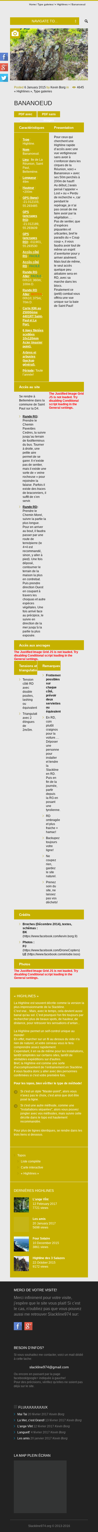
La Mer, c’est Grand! (30, 1420)
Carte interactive (32, 1167)
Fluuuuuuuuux (32, 1407)
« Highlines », (23, 91)
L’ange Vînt (25, 1426)
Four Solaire (41, 1238)
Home (32, 4)
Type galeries (45, 4)
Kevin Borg (58, 87)
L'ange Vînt (40, 1199)
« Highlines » (62, 4)
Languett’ (23, 1432)
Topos (21, 1155)
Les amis (39, 1219)
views (40, 1208)
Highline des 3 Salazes (49, 1258)
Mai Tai (22, 1414)
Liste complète (31, 1161)
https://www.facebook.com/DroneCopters (51, 950)
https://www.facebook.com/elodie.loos (53, 954)
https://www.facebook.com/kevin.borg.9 (50, 936)
